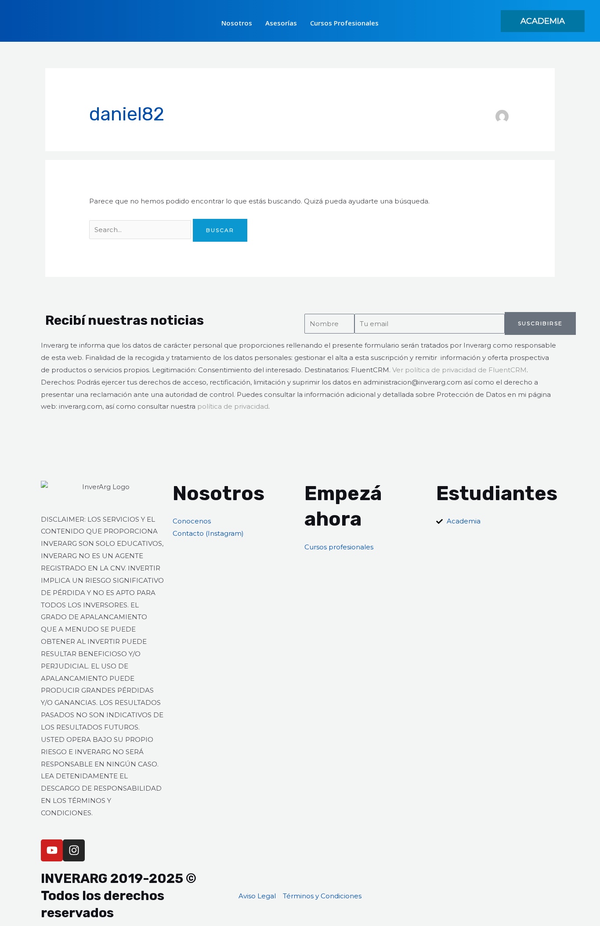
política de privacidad (232, 406)
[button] (543, 21)
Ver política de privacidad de (440, 370)
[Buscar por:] (141, 229)
